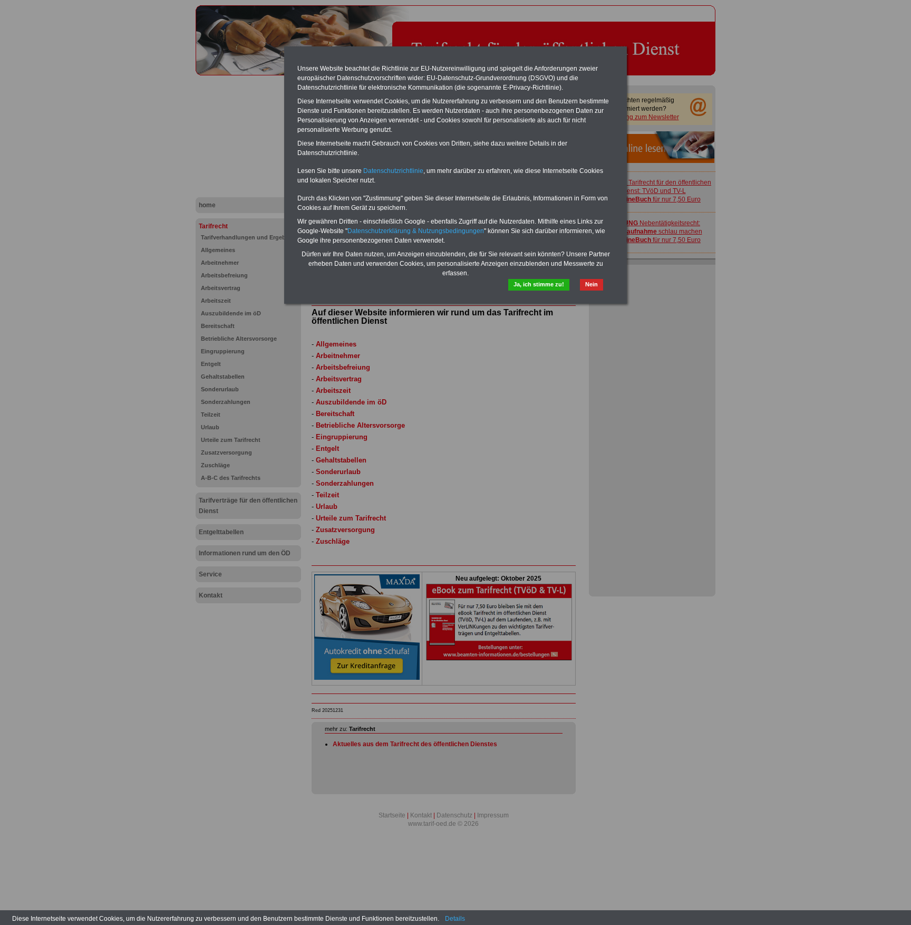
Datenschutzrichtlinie (393, 171)
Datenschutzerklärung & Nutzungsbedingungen (415, 231)
